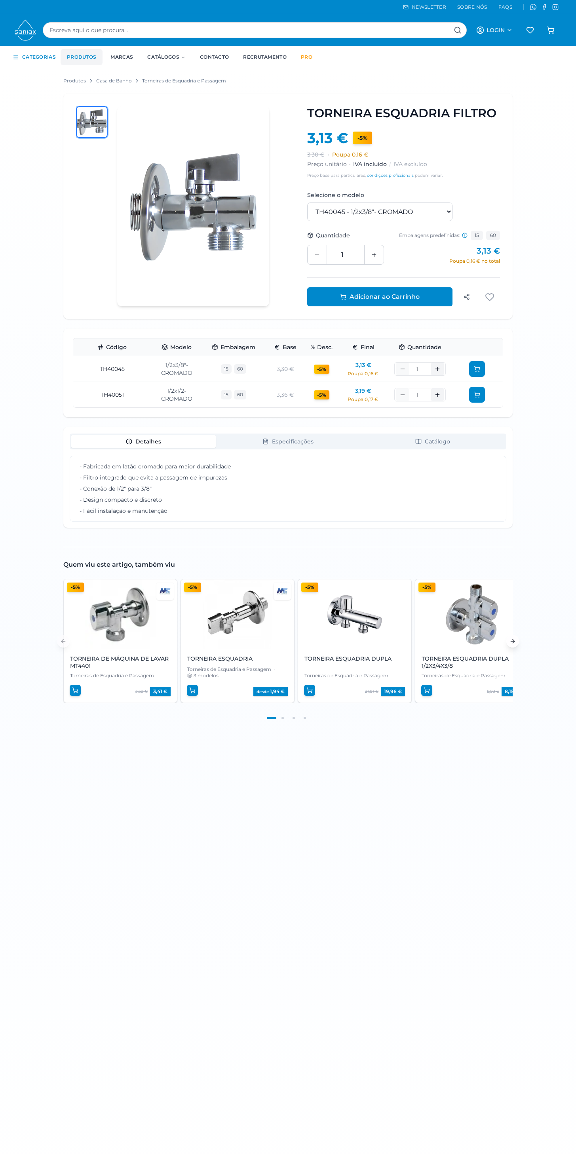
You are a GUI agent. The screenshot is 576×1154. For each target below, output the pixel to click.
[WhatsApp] (533, 7)
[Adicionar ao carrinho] (477, 369)
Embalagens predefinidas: (429, 235)
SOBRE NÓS (472, 7)
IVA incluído (370, 164)
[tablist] (288, 441)
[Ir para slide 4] (304, 718)
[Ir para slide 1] (271, 718)
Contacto (214, 57)
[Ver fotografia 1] (92, 122)
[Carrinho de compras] (551, 30)
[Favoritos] (530, 30)
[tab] (143, 441)
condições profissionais (390, 175)
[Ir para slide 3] (293, 718)
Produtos (81, 57)
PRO (306, 57)
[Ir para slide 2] (282, 718)
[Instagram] (555, 7)
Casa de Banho (114, 81)
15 (477, 235)
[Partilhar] (466, 296)
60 (493, 235)
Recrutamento (265, 57)
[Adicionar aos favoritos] (490, 296)
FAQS (505, 7)
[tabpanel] (288, 489)
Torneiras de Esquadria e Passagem (184, 81)
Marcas (121, 57)
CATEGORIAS (39, 57)
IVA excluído (410, 164)
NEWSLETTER (429, 7)
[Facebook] (544, 7)
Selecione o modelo (335, 195)
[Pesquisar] (457, 30)
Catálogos (163, 57)
